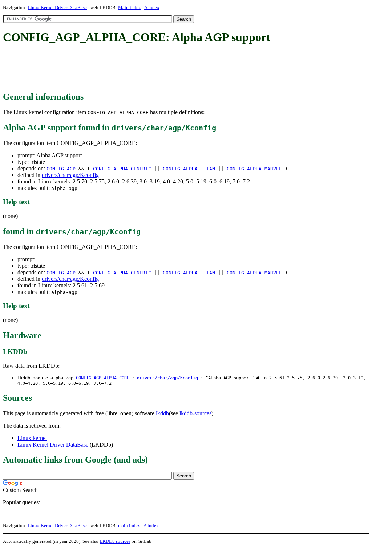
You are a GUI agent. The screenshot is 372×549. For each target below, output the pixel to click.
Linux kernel (32, 438)
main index (129, 525)
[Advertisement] (135, 68)
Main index (129, 7)
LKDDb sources (115, 541)
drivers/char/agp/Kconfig (70, 175)
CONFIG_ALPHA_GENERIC (122, 168)
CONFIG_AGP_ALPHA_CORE (102, 377)
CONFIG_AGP (61, 168)
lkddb (162, 413)
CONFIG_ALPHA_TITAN (189, 168)
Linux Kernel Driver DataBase (57, 7)
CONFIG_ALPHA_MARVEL (254, 168)
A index (151, 7)
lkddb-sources (195, 413)
